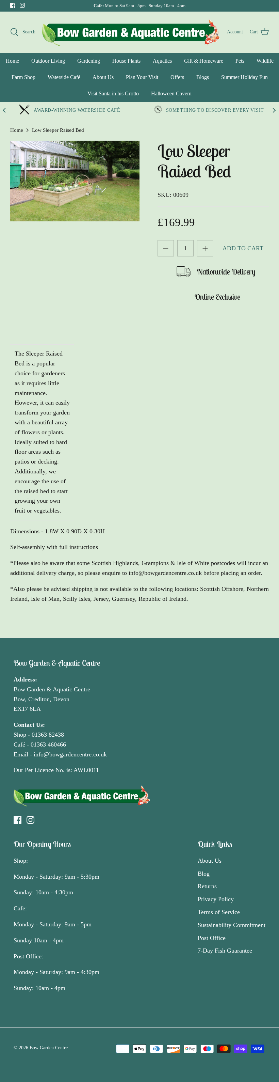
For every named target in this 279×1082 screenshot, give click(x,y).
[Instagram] (22, 5)
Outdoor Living (48, 61)
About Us (103, 77)
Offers (177, 77)
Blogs (202, 77)
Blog (204, 873)
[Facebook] (12, 5)
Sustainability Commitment (231, 925)
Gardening (88, 61)
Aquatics (162, 61)
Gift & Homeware (203, 61)
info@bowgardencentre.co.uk (70, 754)
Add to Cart (243, 248)
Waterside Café (64, 77)
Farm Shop (23, 77)
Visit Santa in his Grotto (113, 93)
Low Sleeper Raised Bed (58, 130)
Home (12, 61)
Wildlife (265, 61)
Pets (239, 61)
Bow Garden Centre (49, 1047)
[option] (75, 181)
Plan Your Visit (142, 77)
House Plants (126, 61)
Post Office (212, 938)
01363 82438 (48, 734)
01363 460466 (48, 744)
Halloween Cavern (171, 93)
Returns (207, 886)
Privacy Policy (216, 899)
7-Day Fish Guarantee (225, 950)
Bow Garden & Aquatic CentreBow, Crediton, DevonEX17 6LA (52, 699)
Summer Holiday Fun (244, 77)
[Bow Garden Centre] (131, 32)
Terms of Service (219, 912)
